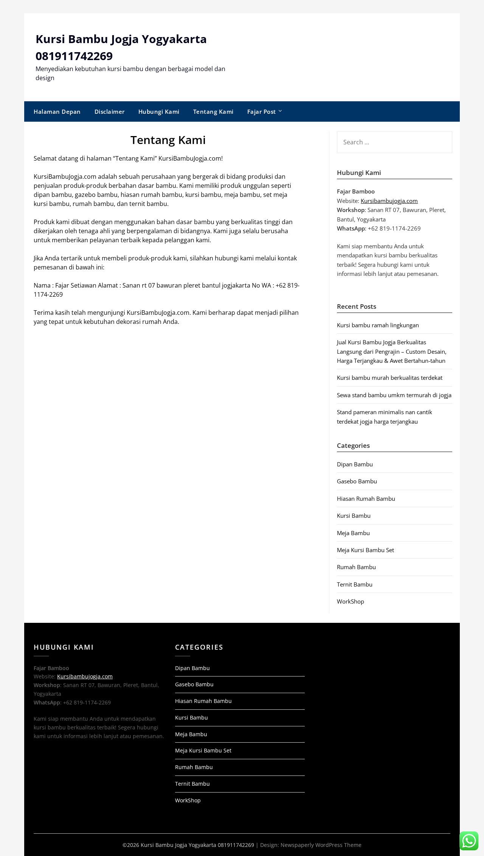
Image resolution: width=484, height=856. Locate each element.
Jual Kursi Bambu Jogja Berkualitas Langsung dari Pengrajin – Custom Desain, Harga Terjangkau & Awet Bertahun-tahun (392, 351)
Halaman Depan (57, 111)
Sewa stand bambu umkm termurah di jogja (394, 395)
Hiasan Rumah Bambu (366, 498)
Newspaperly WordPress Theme (321, 844)
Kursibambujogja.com (389, 200)
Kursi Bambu (354, 515)
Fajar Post (261, 111)
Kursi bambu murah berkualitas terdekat (389, 377)
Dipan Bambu (355, 464)
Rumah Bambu (356, 567)
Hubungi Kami (159, 111)
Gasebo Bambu (357, 481)
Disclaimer (110, 111)
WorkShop (350, 601)
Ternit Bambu (354, 584)
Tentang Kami (213, 111)
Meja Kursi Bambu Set (365, 550)
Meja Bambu (353, 533)
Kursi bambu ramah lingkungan (378, 325)
